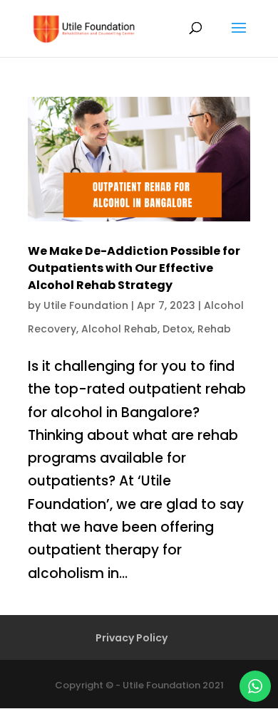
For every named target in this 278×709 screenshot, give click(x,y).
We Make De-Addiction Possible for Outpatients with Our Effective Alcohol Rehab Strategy (134, 268)
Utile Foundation (85, 305)
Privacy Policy (132, 638)
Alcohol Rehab (119, 329)
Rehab (214, 329)
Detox (177, 329)
